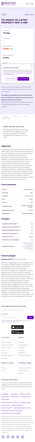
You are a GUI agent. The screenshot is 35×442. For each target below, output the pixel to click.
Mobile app (4, 358)
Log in (28, 3)
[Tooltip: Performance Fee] (19, 239)
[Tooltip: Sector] (7, 189)
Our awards (21, 350)
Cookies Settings (11, 78)
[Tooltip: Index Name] (10, 213)
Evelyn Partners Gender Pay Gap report (11, 410)
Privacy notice (5, 396)
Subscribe (20, 373)
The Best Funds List (23, 370)
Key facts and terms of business (10, 402)
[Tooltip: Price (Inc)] (9, 30)
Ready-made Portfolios (7, 355)
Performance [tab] (16, 116)
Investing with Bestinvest (24, 368)
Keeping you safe (25, 396)
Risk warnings (15, 396)
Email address (5, 314)
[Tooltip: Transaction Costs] (13, 236)
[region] (17, 73)
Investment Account (6, 347)
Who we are (21, 342)
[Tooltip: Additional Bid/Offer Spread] (20, 230)
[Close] (32, 66)
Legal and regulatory (17, 405)
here (22, 426)
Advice (3, 370)
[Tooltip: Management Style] (14, 210)
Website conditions (25, 394)
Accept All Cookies (23, 78)
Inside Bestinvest (22, 352)
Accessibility (4, 394)
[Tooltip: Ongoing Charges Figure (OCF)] (12, 55)
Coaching (3, 368)
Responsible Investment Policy (22, 407)
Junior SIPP (4, 352)
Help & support (5, 399)
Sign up (30, 317)
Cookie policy (14, 394)
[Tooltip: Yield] (6, 62)
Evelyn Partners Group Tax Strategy (11, 413)
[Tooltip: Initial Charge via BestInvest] (11, 46)
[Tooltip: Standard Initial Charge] (17, 223)
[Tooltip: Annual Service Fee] (14, 246)
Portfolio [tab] (25, 116)
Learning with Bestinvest (24, 355)
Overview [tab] (6, 116)
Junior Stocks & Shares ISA (7, 345)
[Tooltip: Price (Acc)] (9, 38)
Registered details (26, 402)
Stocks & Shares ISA (6, 342)
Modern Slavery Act (6, 407)
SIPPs (2, 350)
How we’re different (23, 345)
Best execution (5, 405)
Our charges (21, 347)
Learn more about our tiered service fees (28, 248)
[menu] (32, 4)
